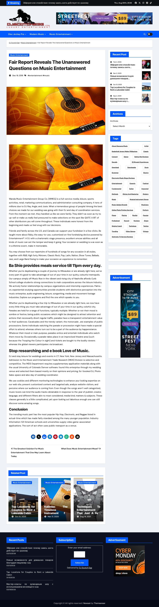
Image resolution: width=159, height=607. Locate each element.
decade (114, 162)
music (47, 75)
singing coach (117, 226)
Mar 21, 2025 (53, 516)
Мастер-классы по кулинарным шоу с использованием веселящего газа (119, 102)
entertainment (35, 75)
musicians (144, 205)
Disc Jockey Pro (16, 34)
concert (115, 157)
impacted (144, 189)
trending (115, 231)
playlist (134, 215)
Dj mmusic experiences (140, 162)
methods (115, 194)
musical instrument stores (139, 199)
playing (124, 215)
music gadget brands (119, 205)
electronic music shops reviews (123, 178)
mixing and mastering (130, 194)
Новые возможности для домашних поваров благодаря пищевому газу (122, 78)
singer (146, 221)
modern (145, 194)
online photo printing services (122, 210)
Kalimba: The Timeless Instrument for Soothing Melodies (56, 513)
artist (146, 146)
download (115, 167)
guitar (131, 189)
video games (130, 231)
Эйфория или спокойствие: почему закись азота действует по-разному (122, 67)
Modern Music (37, 34)
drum (146, 167)
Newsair (87, 603)
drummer (115, 173)
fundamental (116, 189)
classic (145, 151)
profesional (116, 221)
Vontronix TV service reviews (122, 237)
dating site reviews (141, 157)
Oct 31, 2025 (20, 516)
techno (145, 226)
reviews (137, 221)
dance (126, 157)
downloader (131, 167)
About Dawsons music (120, 146)
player (114, 215)
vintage (145, 231)
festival (145, 183)
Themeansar (99, 603)
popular (145, 215)
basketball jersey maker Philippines (124, 151)
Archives (114, 121)
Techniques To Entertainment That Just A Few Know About (88, 511)
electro (145, 173)
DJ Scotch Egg (14, 43)
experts (132, 183)
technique (132, 226)
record (126, 221)
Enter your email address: (79, 557)
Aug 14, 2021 (85, 516)
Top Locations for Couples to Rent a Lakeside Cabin (23, 510)
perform (145, 210)
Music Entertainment (60, 34)
